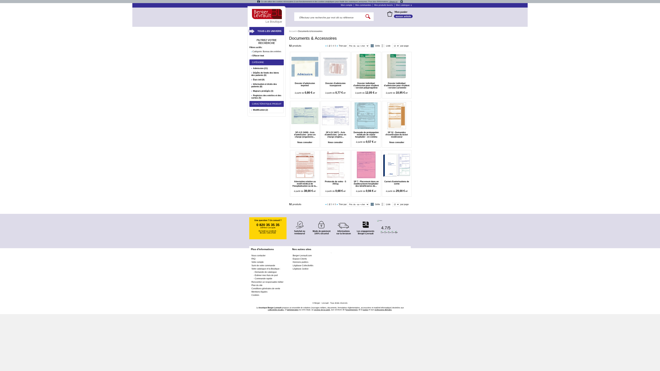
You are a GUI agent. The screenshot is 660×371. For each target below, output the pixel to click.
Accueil (292, 31)
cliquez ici (393, 2)
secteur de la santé (322, 310)
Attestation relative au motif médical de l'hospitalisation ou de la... (304, 183)
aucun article (403, 16)
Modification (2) (260, 110)
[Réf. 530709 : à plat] (335, 115)
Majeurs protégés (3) (263, 91)
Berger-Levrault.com (302, 255)
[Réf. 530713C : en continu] (305, 115)
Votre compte (257, 262)
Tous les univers (269, 31)
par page (404, 46)
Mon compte (346, 5)
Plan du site (256, 285)
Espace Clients (300, 259)
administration (293, 310)
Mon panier (401, 11)
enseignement (352, 310)
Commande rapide (263, 278)
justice (365, 310)
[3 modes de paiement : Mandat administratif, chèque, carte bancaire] (321, 223)
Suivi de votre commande (263, 265)
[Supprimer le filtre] (251, 51)
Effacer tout (258, 55)
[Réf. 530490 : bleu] (305, 66)
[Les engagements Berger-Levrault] (365, 223)
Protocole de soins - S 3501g (335, 182)
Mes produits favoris (383, 5)
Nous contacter (258, 255)
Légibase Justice (301, 269)
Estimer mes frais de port (266, 275)
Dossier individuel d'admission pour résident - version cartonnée (396, 85)
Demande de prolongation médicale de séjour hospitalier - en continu (366, 134)
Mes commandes (363, 5)
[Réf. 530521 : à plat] (396, 115)
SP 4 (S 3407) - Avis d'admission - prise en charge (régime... (335, 134)
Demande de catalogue (266, 272)
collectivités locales (276, 310)
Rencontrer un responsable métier (267, 282)
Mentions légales (259, 292)
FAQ (253, 259)
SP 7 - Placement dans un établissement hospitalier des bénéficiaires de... (366, 183)
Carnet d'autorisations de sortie (396, 182)
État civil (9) (259, 79)
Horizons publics (300, 262)
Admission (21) (260, 68)
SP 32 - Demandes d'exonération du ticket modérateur (397, 134)
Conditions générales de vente (265, 288)
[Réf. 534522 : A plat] (305, 164)
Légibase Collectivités (303, 265)
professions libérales (383, 310)
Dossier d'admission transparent (335, 84)
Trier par (343, 46)
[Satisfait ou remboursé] (299, 223)
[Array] (335, 66)
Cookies (255, 295)
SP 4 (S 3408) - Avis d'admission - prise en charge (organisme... (305, 134)
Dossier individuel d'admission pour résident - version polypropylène (366, 85)
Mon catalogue (403, 5)
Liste (388, 46)
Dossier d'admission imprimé (305, 84)
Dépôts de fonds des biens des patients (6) (265, 74)
